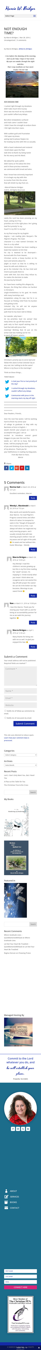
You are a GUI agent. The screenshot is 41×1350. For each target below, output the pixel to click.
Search (33, 792)
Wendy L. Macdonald (19, 505)
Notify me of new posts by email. (19, 718)
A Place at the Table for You (14, 781)
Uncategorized (9, 40)
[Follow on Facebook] (13, 1129)
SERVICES (14, 1196)
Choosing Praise (24, 953)
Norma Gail (15, 487)
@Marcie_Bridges (25, 49)
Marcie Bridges (12, 37)
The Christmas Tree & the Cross (16, 785)
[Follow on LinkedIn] (28, 1129)
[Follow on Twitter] (23, 1129)
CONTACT (14, 1207)
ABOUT (13, 1191)
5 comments (21, 40)
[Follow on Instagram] (18, 1129)
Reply (33, 498)
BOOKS (13, 1202)
